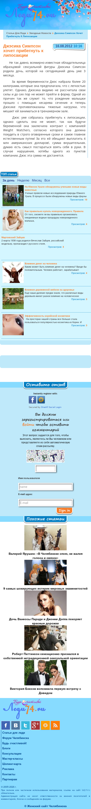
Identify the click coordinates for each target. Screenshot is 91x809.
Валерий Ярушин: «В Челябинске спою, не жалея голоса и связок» (46, 555)
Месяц (37, 180)
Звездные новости (40, 33)
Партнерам (9, 779)
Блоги (6, 748)
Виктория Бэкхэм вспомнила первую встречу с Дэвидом (45, 690)
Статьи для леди (16, 33)
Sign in (64, 510)
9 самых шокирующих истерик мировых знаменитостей (45, 588)
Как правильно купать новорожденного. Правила (54, 211)
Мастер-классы (12, 758)
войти (29, 424)
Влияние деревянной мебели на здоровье (49, 289)
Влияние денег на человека (41, 263)
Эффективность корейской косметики (47, 315)
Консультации (11, 753)
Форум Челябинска (15, 738)
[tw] (26, 722)
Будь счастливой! (14, 743)
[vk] (16, 722)
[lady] (45, 710)
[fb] (6, 722)
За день (9, 180)
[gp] (36, 722)
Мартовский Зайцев (13, 237)
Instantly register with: (45, 393)
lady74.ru (86, 790)
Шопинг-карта (11, 764)
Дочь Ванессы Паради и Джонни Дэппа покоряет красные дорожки (45, 621)
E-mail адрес (25, 494)
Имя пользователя (29, 478)
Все (47, 180)
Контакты (8, 774)
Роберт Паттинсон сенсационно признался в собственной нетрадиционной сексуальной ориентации (45, 656)
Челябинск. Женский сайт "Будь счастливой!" (30, 16)
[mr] (46, 722)
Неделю (23, 180)
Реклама (8, 769)
